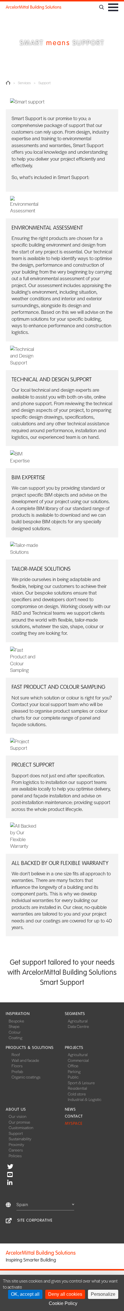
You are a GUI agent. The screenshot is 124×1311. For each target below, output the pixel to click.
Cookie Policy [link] (63, 1303)
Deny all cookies (65, 1294)
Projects (74, 1047)
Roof (16, 1054)
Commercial (78, 1060)
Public (73, 1077)
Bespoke (16, 1021)
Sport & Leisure (81, 1082)
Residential (77, 1088)
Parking (74, 1071)
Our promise (19, 1122)
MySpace (73, 1123)
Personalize (103, 1294)
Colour (15, 1032)
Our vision (18, 1116)
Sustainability (20, 1138)
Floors (17, 1065)
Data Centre (78, 1026)
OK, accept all (25, 1294)
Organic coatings (26, 1077)
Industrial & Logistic (84, 1099)
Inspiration (18, 1013)
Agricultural (78, 1021)
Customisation (21, 1127)
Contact (74, 1116)
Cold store (77, 1094)
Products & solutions (30, 1047)
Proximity (16, 1144)
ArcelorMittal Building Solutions (33, 7)
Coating (15, 1037)
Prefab (17, 1071)
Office (73, 1065)
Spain (22, 1204)
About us (16, 1109)
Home (8, 82)
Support (16, 1133)
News (70, 1109)
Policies (15, 1155)
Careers (16, 1150)
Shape (14, 1026)
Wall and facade (25, 1060)
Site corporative (34, 1220)
